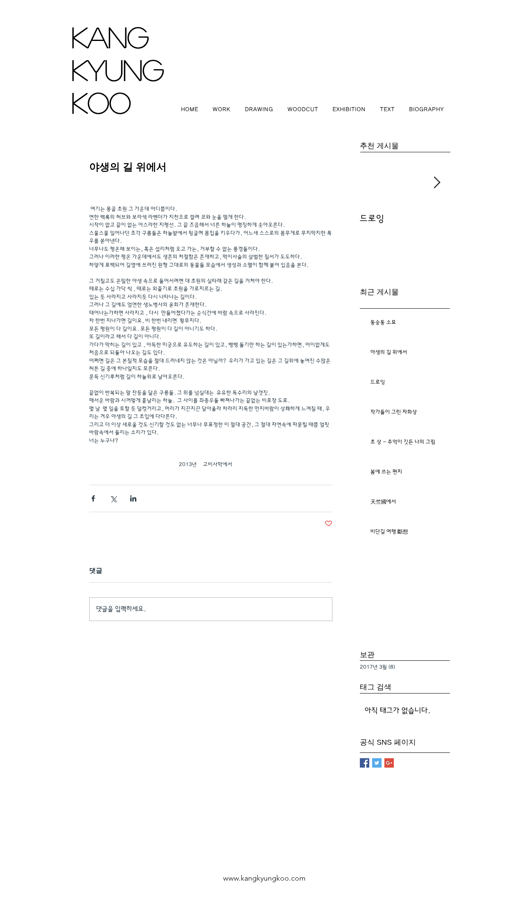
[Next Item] (436, 182)
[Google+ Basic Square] (389, 763)
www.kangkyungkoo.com (264, 878)
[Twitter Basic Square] (377, 763)
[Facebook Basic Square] (364, 763)
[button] (221, 109)
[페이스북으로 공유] (93, 498)
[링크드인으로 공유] (133, 498)
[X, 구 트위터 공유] (113, 498)
